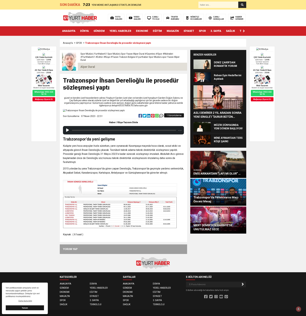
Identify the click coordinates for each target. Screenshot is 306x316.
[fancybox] (123, 203)
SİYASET (189, 30)
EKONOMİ (142, 30)
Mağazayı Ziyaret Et (262, 99)
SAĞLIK (230, 30)
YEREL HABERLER (120, 30)
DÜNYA (84, 30)
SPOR (202, 30)
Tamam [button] (25, 308)
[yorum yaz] (161, 116)
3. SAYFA (216, 30)
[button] (243, 31)
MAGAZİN (173, 30)
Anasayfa (68, 43)
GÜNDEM (99, 30)
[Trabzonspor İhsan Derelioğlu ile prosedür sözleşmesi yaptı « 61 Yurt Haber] (80, 17)
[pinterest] (153, 116)
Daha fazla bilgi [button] (25, 301)
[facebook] (140, 116)
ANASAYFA (68, 30)
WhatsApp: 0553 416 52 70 (262, 93)
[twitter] (145, 116)
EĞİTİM (157, 30)
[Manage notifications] (298, 309)
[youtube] (221, 297)
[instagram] (216, 297)
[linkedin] (149, 116)
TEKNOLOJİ (95, 304)
